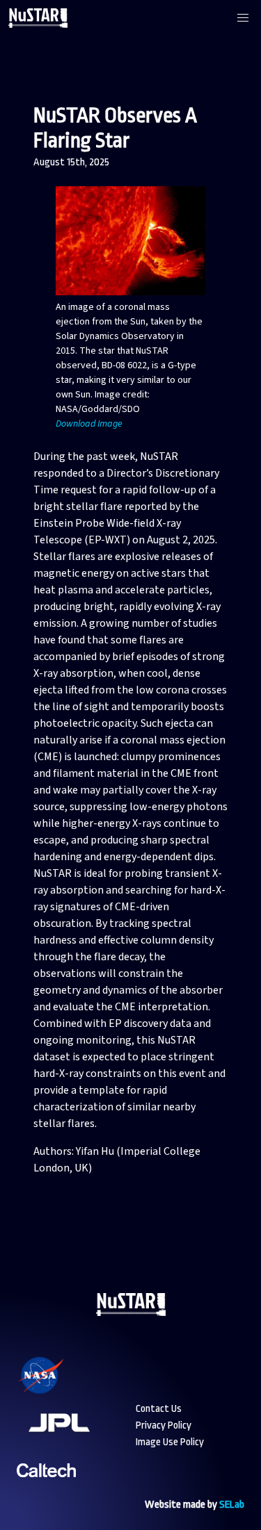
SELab (231, 1505)
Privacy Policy (163, 1425)
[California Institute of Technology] (46, 1488)
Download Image (89, 424)
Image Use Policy (170, 1442)
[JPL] (76, 1441)
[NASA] (58, 1393)
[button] (243, 18)
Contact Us (159, 1409)
